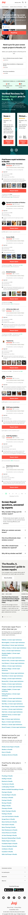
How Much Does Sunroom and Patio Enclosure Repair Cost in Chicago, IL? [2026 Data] (10, 599)
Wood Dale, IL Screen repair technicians (12, 676)
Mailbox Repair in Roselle (8, 841)
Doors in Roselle (6, 752)
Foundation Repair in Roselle (9, 843)
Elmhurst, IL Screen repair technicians (12, 724)
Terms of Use (10, 907)
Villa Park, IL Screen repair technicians (12, 712)
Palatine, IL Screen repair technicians (12, 684)
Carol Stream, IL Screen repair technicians (13, 663)
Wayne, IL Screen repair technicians (11, 722)
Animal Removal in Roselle (9, 832)
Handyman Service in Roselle (9, 755)
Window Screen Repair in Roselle (10, 747)
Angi (3, 594)
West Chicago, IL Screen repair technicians (13, 706)
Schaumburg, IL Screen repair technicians (13, 645)
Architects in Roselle (7, 849)
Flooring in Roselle (7, 792)
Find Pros (14, 33)
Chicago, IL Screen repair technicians (12, 678)
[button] (4, 185)
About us (4, 880)
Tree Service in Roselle (8, 784)
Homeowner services (7, 868)
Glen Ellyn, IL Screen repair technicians (12, 704)
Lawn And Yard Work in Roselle (10, 816)
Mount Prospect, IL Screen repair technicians (14, 727)
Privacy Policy (18, 907)
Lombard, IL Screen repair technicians (12, 698)
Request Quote (14, 190)
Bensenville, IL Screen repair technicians (12, 681)
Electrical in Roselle (7, 781)
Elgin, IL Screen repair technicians (11, 719)
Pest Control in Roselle (8, 824)
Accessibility (13, 909)
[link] (5, 137)
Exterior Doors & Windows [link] (16, 6)
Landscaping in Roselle (8, 787)
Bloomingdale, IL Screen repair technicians (13, 642)
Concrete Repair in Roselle (9, 795)
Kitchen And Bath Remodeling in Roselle (12, 789)
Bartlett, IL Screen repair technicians (11, 658)
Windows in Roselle (7, 749)
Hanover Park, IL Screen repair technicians (13, 660)
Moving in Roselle (6, 803)
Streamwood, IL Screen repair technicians (13, 673)
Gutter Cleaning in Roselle (9, 811)
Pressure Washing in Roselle (9, 846)
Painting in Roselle (7, 814)
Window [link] (26, 6)
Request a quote (8, 142)
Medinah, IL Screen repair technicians (12, 640)
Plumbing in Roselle (7, 776)
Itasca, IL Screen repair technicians (11, 650)
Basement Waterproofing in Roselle (11, 838)
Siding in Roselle (6, 805)
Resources (4, 876)
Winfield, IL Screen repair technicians (12, 701)
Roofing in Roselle (7, 778)
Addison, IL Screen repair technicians (12, 666)
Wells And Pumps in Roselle (9, 854)
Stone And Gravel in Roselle (9, 822)
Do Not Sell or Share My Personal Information (14, 911)
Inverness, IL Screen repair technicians (12, 709)
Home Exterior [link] (5, 6)
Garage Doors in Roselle (8, 819)
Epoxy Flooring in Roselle (8, 827)
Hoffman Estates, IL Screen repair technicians (14, 648)
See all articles (8, 578)
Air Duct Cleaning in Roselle (9, 835)
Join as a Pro (18, 2)
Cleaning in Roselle (7, 808)
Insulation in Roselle (7, 851)
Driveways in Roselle (7, 797)
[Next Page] (25, 493)
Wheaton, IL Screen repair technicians (12, 686)
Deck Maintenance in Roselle (9, 830)
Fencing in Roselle (7, 800)
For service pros (5, 872)
